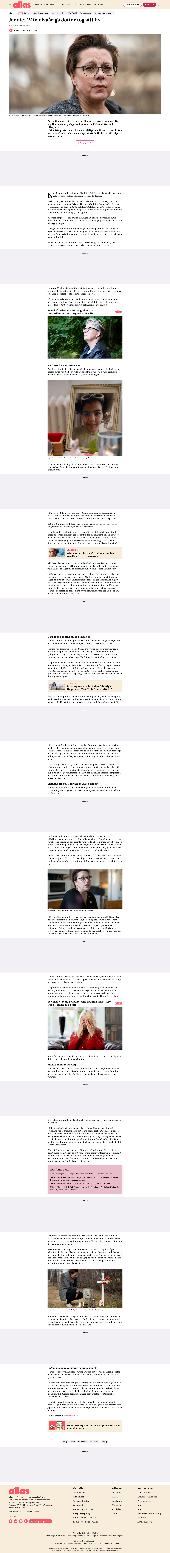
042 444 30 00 (77, 1548)
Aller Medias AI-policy (84, 1517)
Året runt (142, 1517)
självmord (94, 1441)
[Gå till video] (118, 312)
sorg (65, 1441)
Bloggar (91, 4)
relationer (13, 26)
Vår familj (72, 13)
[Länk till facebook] (10, 1521)
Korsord (24, 13)
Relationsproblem (41, 13)
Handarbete (72, 4)
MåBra (86, 1536)
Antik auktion (145, 1521)
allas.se (119, 1548)
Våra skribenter (81, 1501)
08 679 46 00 (113, 1550)
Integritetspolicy (81, 1513)
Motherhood (102, 1536)
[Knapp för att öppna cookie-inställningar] (159, 5)
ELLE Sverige (56, 1543)
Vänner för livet (58, 13)
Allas (140, 1505)
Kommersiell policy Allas (85, 1521)
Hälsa (115, 1496)
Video (82, 4)
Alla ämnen (79, 1496)
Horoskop (102, 4)
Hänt (58, 1536)
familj (104, 1441)
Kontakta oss (144, 1492)
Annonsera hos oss (147, 1496)
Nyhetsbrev (79, 1492)
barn (73, 1441)
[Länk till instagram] (15, 1521)
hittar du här (71, 1415)
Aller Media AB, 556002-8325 (73, 1550)
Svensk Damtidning (68, 1536)
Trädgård (49, 4)
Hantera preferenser (83, 1509)
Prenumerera (132, 4)
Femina (80, 1536)
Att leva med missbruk (103, 13)
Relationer (61, 4)
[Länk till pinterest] (26, 1521)
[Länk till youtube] (21, 1521)
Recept (93, 1536)
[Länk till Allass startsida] (22, 4)
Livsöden (38, 4)
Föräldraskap (85, 13)
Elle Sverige (50, 1536)
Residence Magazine (116, 1536)
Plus (111, 4)
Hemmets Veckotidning (149, 1513)
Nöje (114, 1513)
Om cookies (79, 1505)
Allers (141, 1509)
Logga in (149, 4)
